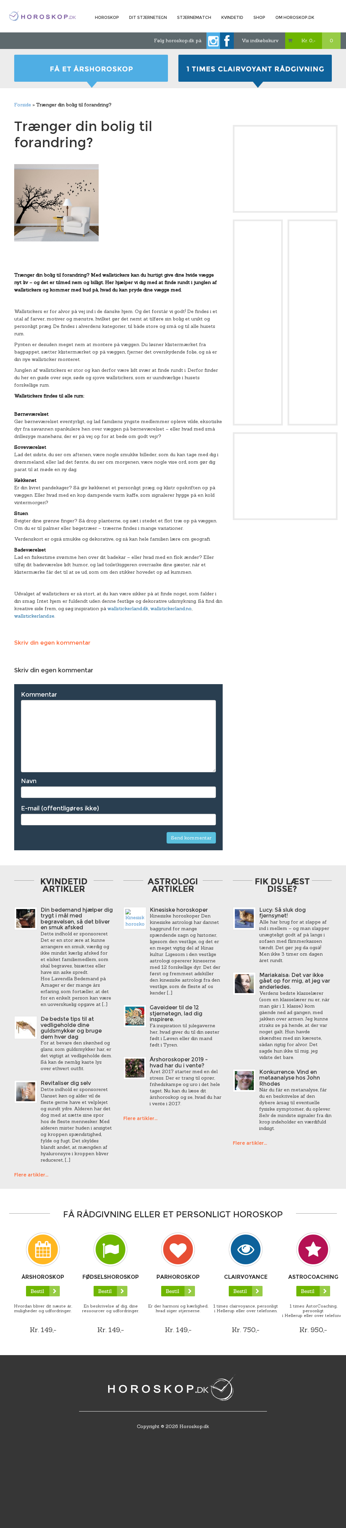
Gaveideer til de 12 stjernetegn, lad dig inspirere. (176, 1013)
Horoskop (107, 17)
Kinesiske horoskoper (179, 910)
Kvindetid (232, 17)
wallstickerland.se (34, 616)
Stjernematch (194, 17)
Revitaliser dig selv (66, 1083)
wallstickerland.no (171, 608)
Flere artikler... (31, 1175)
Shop (259, 17)
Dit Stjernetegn (148, 17)
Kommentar (39, 694)
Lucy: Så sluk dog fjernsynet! (282, 913)
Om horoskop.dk (294, 17)
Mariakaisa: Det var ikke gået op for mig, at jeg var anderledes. (294, 981)
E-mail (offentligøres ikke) (60, 808)
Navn (28, 781)
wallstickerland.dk (127, 608)
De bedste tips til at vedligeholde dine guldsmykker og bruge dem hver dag (71, 1028)
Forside (22, 105)
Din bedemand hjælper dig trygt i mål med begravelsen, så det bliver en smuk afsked (77, 919)
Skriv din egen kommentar (52, 642)
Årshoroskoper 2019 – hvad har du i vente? (179, 1062)
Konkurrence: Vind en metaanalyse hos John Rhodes (289, 1078)
